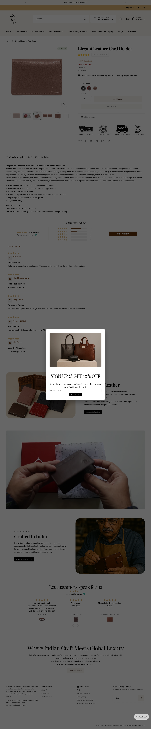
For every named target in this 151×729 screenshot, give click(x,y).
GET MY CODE (75, 395)
